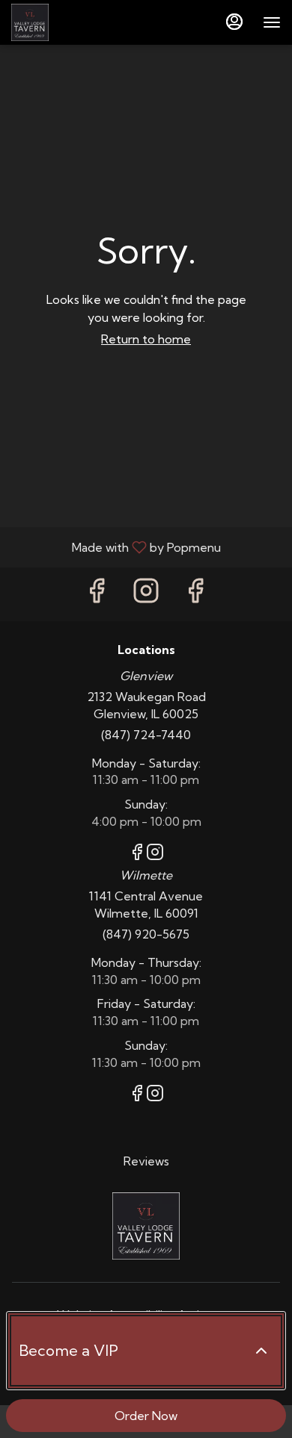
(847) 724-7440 (146, 734)
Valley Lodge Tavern (146, 1226)
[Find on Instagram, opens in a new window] (146, 594)
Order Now (146, 1415)
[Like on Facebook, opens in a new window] (96, 594)
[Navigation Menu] (271, 22)
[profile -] (234, 22)
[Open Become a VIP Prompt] (261, 1351)
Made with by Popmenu (116, 546)
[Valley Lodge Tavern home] (78, 22)
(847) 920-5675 (146, 934)
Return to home (146, 339)
